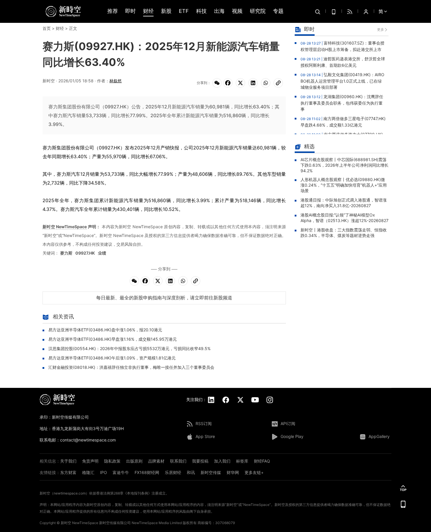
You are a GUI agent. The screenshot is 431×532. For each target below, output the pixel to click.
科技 (201, 11)
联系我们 (178, 460)
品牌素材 (156, 460)
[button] (403, 488)
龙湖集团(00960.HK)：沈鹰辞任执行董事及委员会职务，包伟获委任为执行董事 (342, 103)
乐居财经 (173, 472)
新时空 (49, 226)
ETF (184, 11)
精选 (309, 146)
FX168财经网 (147, 472)
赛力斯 (66, 252)
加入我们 (222, 460)
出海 (219, 11)
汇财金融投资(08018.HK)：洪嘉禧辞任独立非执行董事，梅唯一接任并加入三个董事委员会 (131, 367)
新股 (166, 11)
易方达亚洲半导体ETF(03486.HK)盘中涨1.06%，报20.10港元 (105, 329)
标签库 (242, 460)
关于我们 (68, 460)
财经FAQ (262, 460)
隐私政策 (112, 460)
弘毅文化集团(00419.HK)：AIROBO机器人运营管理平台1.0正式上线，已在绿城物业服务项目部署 (342, 81)
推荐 (112, 11)
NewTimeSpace (71, 226)
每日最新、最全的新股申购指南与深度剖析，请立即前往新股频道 (164, 298)
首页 (47, 28)
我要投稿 (200, 460)
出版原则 (134, 460)
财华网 (233, 472)
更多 (380, 29)
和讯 (191, 472)
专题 (278, 11)
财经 (148, 11)
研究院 (258, 11)
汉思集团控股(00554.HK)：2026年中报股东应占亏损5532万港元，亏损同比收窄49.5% (129, 348)
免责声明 (90, 460)
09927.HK (85, 252)
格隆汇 (88, 472)
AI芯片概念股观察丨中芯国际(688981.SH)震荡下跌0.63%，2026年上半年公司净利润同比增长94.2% (344, 165)
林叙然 (115, 80)
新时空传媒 (211, 472)
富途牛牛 (121, 472)
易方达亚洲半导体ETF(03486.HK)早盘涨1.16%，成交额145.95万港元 (112, 339)
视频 (237, 11)
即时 (130, 11)
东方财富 (68, 472)
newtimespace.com (70, 493)
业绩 (102, 252)
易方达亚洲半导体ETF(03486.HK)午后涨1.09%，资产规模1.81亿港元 (112, 357)
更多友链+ (254, 472)
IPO (103, 472)
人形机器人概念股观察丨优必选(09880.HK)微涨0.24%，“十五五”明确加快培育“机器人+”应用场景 (344, 185)
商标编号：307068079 (216, 523)
